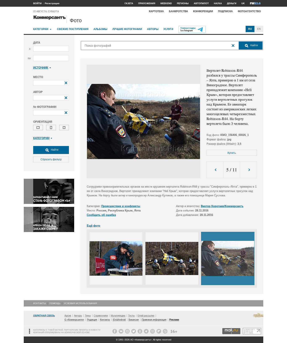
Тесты (131, 315)
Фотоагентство (249, 11)
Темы (88, 315)
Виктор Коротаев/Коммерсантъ (222, 206)
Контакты (39, 303)
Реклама (174, 319)
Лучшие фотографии (127, 29)
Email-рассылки (146, 315)
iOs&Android (119, 319)
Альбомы (100, 29)
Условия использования (80, 303)
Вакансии (134, 319)
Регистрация (52, 3)
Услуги (168, 29)
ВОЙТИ (37, 3)
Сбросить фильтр (51, 159)
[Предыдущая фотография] (215, 170)
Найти (54, 149)
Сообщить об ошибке (101, 214)
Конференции (203, 11)
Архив (68, 315)
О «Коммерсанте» (74, 319)
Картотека (156, 11)
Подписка (225, 11)
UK (243, 3)
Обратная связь (44, 315)
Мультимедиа (118, 315)
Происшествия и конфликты (120, 206)
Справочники (101, 315)
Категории (40, 29)
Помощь (54, 303)
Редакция (92, 319)
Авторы (152, 29)
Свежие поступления (72, 29)
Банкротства (178, 11)
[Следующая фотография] (248, 170)
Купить (232, 152)
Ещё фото (93, 225)
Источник (40, 67)
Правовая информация (154, 319)
